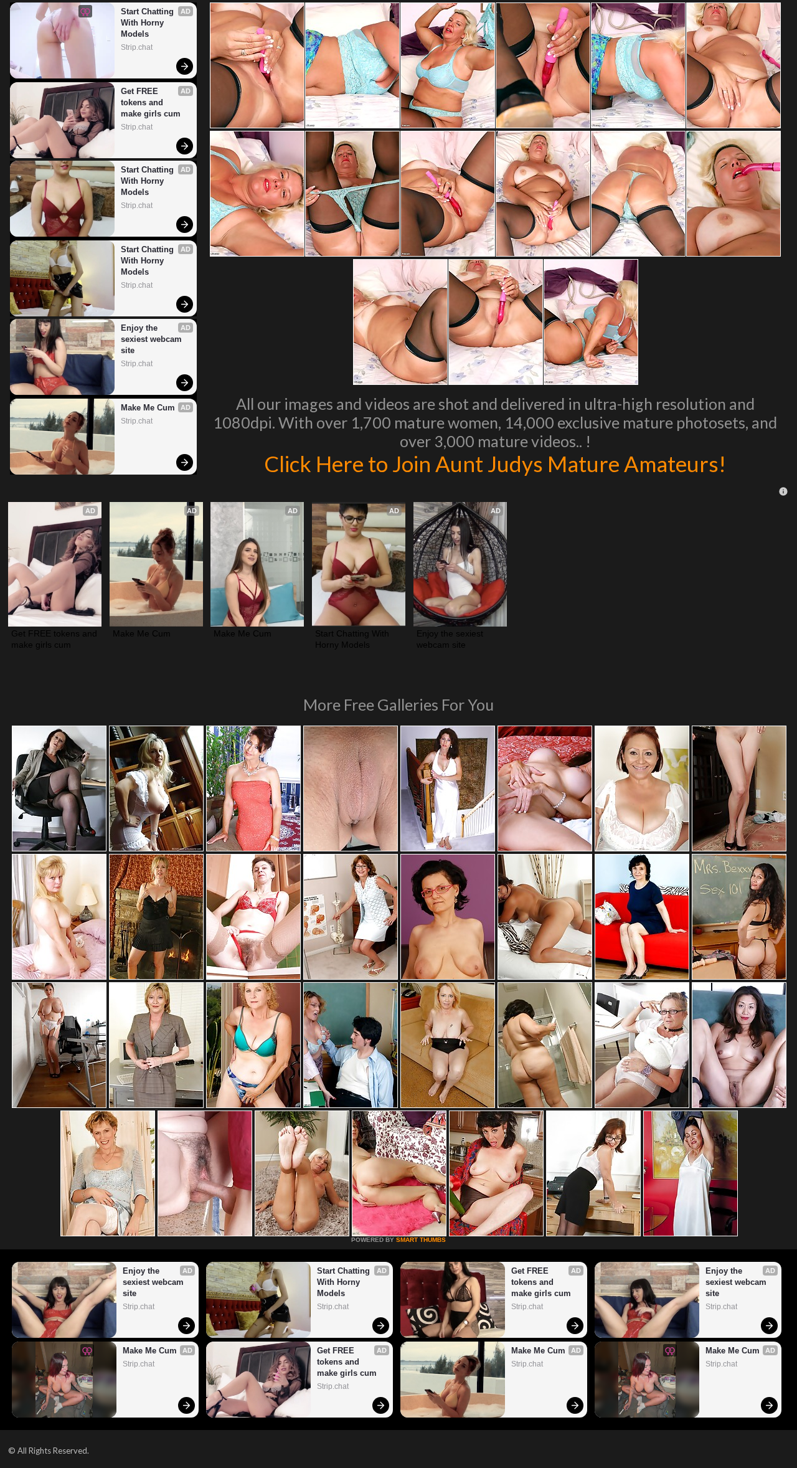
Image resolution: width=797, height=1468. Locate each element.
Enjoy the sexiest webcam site (152, 339)
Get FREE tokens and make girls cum (151, 102)
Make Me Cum (148, 407)
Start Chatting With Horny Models (148, 23)
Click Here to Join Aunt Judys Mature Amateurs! (495, 463)
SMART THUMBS (421, 1239)
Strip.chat (137, 47)
